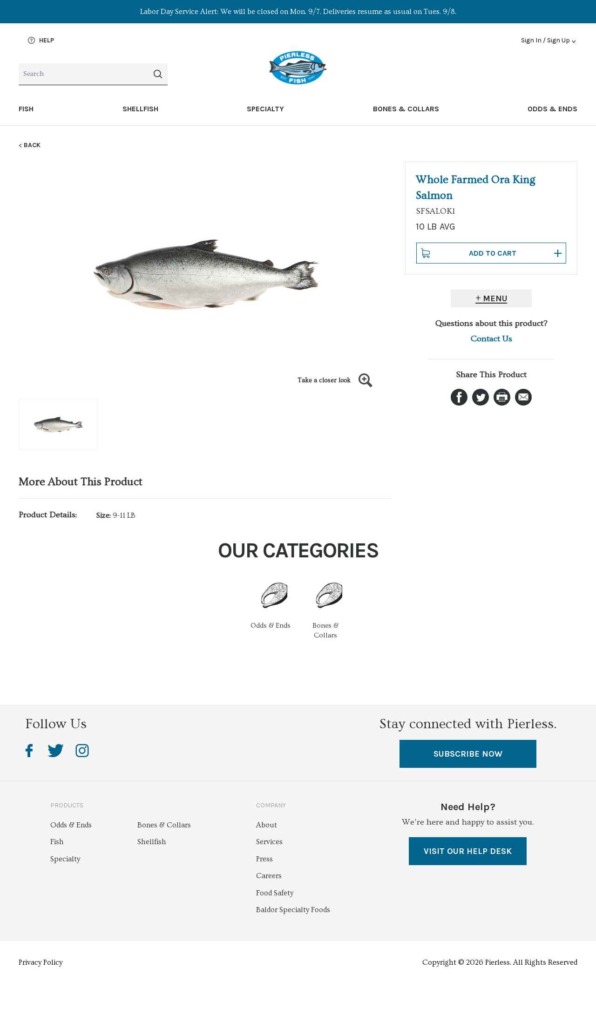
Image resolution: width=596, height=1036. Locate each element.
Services (269, 842)
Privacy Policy (40, 962)
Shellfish (140, 108)
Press (264, 859)
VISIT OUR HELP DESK (468, 851)
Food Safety (274, 893)
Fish (26, 108)
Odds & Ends (552, 108)
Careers (269, 876)
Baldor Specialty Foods (293, 910)
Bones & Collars (406, 108)
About (266, 825)
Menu (495, 298)
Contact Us (491, 339)
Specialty (265, 108)
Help (45, 40)
